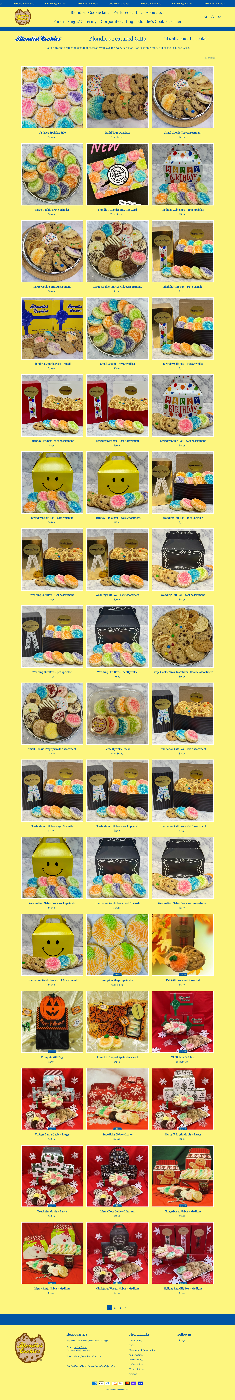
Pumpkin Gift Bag (52, 1057)
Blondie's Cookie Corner (159, 21)
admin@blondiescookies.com (87, 1356)
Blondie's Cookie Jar (89, 12)
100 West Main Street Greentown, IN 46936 (87, 1340)
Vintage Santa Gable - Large (52, 1134)
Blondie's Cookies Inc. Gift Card (117, 209)
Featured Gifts (126, 12)
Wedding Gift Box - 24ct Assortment (183, 595)
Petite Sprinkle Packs (117, 749)
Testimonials (135, 1340)
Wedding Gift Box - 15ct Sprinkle (52, 672)
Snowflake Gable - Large (117, 1134)
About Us (154, 12)
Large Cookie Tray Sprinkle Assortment (117, 286)
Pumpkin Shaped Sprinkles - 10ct (117, 1057)
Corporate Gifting (117, 21)
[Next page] (125, 1307)
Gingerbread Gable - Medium (183, 1211)
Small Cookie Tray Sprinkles (117, 363)
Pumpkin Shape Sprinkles (117, 980)
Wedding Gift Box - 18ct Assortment (117, 595)
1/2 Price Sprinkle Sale (52, 132)
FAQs (131, 1345)
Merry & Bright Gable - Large (183, 1134)
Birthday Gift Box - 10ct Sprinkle (183, 363)
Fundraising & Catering (75, 21)
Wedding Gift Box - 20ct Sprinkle (117, 672)
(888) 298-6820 (83, 1350)
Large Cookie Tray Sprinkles (52, 209)
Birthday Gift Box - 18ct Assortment (117, 441)
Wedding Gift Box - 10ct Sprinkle (183, 517)
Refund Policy (136, 1364)
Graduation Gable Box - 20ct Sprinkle (52, 903)
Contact (133, 1373)
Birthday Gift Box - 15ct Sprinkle (182, 286)
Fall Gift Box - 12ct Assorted (183, 980)
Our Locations (136, 1354)
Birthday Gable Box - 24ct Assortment (183, 441)
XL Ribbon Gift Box (182, 1057)
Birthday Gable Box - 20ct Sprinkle (183, 209)
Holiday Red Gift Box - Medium (183, 1288)
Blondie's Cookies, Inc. (120, 1389)
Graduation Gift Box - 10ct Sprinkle (117, 826)
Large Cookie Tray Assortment (52, 286)
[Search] (206, 16)
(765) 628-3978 (80, 1347)
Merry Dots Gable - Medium (117, 1211)
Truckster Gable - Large (52, 1211)
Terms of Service (137, 1369)
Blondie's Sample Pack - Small (52, 363)
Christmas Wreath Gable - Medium (117, 1288)
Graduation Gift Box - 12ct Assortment (183, 749)
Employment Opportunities (142, 1350)
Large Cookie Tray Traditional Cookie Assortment (182, 672)
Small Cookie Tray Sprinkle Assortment (52, 749)
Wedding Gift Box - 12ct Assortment (52, 595)
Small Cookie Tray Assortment (182, 132)
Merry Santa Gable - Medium (52, 1288)
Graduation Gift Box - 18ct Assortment (183, 826)
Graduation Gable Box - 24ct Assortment (183, 903)
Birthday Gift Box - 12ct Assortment (52, 441)
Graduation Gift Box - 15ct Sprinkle (52, 826)
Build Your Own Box (117, 132)
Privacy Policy (136, 1359)
